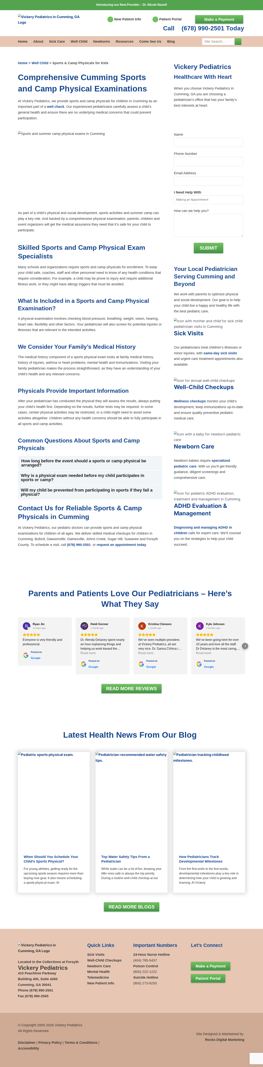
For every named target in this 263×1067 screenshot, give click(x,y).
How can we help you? (191, 211)
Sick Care (57, 41)
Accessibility (28, 1048)
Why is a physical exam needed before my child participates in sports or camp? (82, 477)
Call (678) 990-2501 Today (203, 28)
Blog (171, 41)
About (38, 41)
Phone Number (185, 154)
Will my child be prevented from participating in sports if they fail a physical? (86, 492)
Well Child (79, 41)
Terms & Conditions (81, 1043)
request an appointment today (121, 545)
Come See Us (150, 41)
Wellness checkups (190, 401)
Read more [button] (88, 653)
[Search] (238, 41)
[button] (90, 463)
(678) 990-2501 (79, 545)
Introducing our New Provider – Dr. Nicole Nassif (131, 4)
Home (23, 41)
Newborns (101, 41)
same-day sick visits (220, 353)
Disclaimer (26, 1043)
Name (178, 134)
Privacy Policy (50, 1043)
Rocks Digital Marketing (224, 1040)
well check (55, 107)
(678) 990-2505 (37, 996)
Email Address (185, 173)
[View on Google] (26, 626)
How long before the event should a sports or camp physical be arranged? (83, 462)
